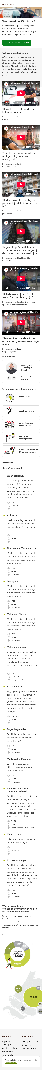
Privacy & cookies (29, 1041)
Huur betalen (8, 1055)
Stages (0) (18, 468)
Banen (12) (8, 468)
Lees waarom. (11, 1063)
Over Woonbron (29, 1049)
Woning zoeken (9, 1048)
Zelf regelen (7, 1052)
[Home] (9, 3)
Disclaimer (26, 1045)
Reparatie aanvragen (7, 1043)
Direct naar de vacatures (18, 43)
